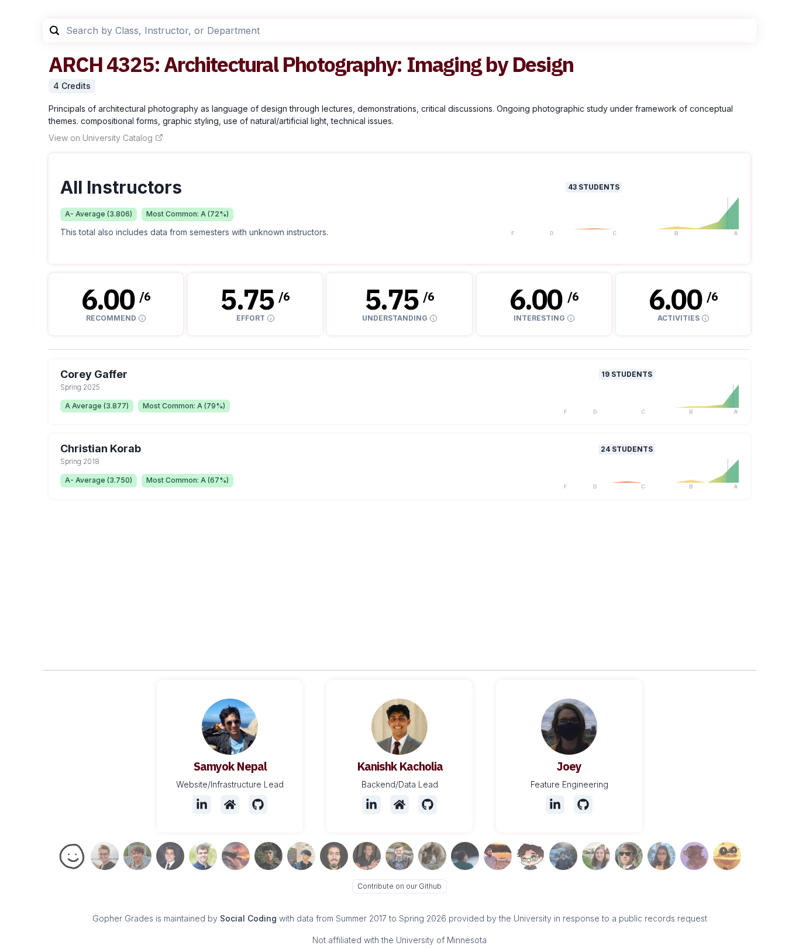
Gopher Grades (122, 918)
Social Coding (248, 918)
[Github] (258, 804)
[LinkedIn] (201, 804)
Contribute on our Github (399, 886)
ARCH (75, 64)
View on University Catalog (101, 138)
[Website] (230, 804)
